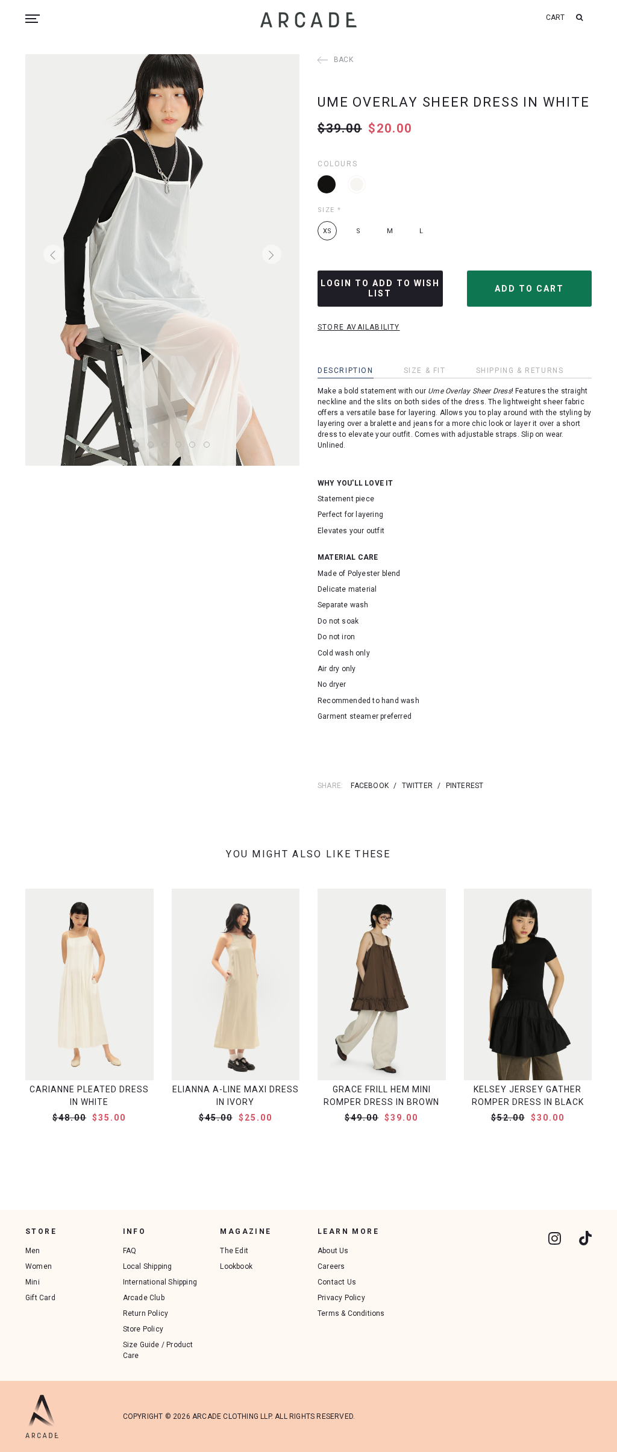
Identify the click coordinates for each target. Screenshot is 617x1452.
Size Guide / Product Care (158, 1350)
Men (32, 1251)
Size (329, 210)
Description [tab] (346, 370)
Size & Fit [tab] (425, 370)
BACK (343, 59)
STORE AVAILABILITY (359, 327)
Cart (555, 17)
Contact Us (337, 1282)
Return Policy (146, 1313)
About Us (333, 1251)
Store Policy (143, 1329)
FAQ (130, 1251)
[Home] (308, 20)
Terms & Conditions (351, 1313)
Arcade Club (143, 1298)
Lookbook (236, 1266)
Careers (331, 1266)
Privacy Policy (341, 1298)
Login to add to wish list (380, 288)
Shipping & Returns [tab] (520, 370)
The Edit (234, 1251)
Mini (32, 1282)
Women (38, 1266)
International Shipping (160, 1282)
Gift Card (40, 1298)
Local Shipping (147, 1266)
